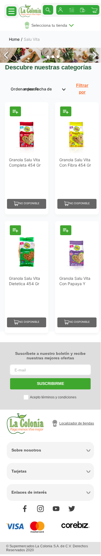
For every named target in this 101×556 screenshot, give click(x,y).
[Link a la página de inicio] (14, 39)
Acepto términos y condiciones (53, 397)
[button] (11, 10)
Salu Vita (32, 39)
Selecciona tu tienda (49, 25)
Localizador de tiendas (76, 423)
